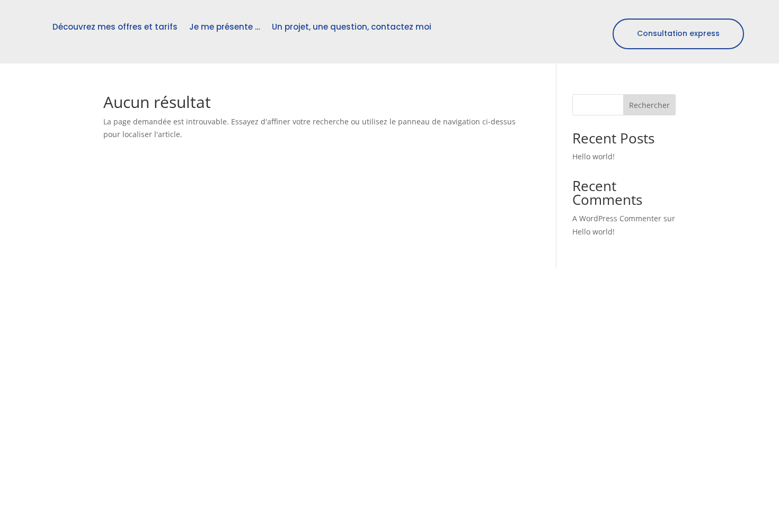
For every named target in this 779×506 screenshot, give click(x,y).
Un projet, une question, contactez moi (351, 26)
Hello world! (593, 156)
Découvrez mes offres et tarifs (115, 26)
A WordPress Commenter (616, 218)
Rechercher (649, 105)
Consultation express (678, 33)
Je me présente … (224, 26)
